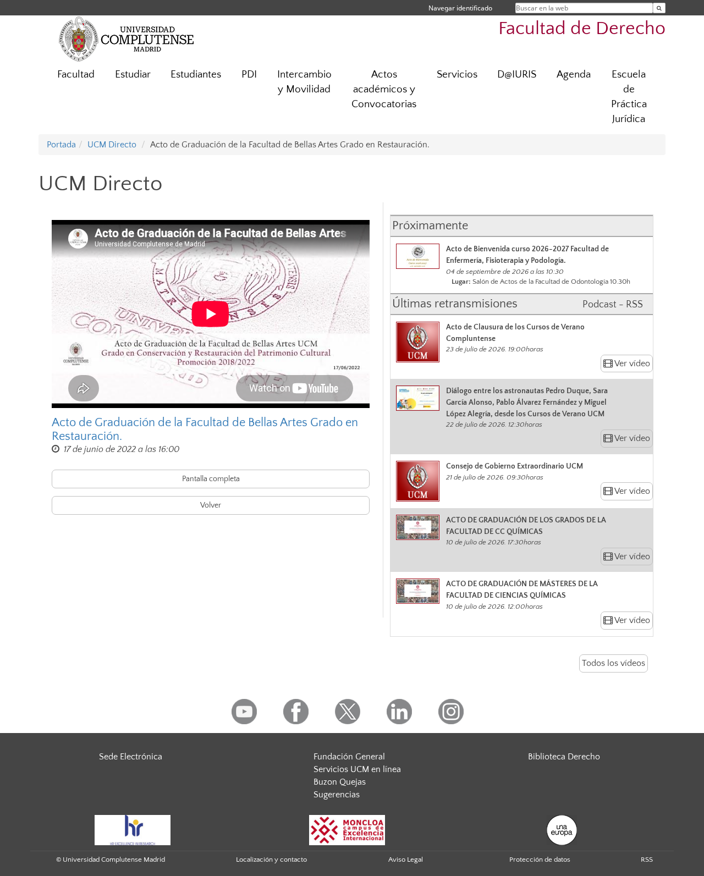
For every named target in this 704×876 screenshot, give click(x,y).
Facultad (76, 74)
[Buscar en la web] (659, 8)
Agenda (574, 74)
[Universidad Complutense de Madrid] (126, 38)
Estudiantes (195, 74)
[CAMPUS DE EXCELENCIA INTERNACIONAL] (347, 830)
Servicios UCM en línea (357, 769)
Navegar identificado (460, 8)
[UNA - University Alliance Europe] (562, 830)
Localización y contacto (271, 859)
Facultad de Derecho (582, 29)
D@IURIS (516, 74)
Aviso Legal (405, 859)
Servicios (457, 74)
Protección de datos (539, 859)
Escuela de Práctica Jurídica (629, 97)
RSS (647, 859)
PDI (249, 74)
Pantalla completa (211, 479)
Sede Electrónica (130, 757)
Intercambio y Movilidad (304, 82)
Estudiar (133, 74)
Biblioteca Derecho (564, 757)
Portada (61, 145)
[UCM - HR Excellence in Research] (132, 830)
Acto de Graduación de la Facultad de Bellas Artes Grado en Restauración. (205, 429)
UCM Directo (111, 145)
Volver (210, 505)
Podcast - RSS (612, 304)
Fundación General (349, 757)
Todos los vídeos (613, 663)
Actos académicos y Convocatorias (383, 89)
